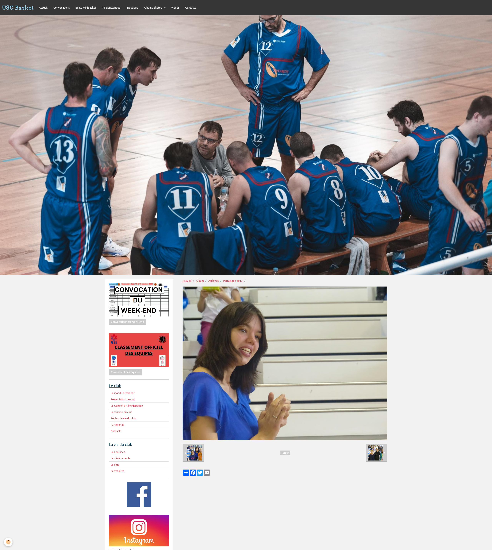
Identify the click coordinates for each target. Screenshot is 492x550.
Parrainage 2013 (233, 280)
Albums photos (153, 7)
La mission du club (121, 412)
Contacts (190, 7)
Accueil (43, 7)
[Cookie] (8, 542)
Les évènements (120, 458)
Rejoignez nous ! (111, 7)
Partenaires (117, 471)
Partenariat (117, 424)
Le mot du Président (123, 393)
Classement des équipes (125, 372)
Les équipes (118, 452)
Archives (213, 280)
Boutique (132, 7)
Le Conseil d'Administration (127, 405)
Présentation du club (123, 399)
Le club (115, 464)
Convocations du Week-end (127, 321)
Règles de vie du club (123, 418)
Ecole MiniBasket (86, 7)
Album (200, 280)
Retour (285, 452)
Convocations (61, 7)
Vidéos (175, 7)
